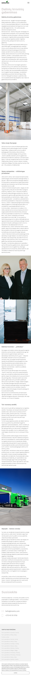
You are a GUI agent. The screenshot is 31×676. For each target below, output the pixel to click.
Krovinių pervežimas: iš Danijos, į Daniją (9, 646)
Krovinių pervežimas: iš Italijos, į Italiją (9, 657)
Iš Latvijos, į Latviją (5, 637)
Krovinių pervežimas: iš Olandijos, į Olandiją (10, 648)
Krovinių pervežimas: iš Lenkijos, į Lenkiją (10, 639)
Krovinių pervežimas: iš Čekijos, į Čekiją (9, 641)
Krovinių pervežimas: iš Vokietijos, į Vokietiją (10, 643)
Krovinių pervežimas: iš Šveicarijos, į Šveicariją (11, 652)
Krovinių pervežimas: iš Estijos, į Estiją (9, 634)
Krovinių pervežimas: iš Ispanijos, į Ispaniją (10, 659)
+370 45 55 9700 (11, 615)
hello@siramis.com (12, 611)
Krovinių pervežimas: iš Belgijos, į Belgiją (9, 650)
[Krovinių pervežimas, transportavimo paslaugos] (5, 2)
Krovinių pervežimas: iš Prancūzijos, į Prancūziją (11, 654)
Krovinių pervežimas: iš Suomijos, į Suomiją (10, 632)
